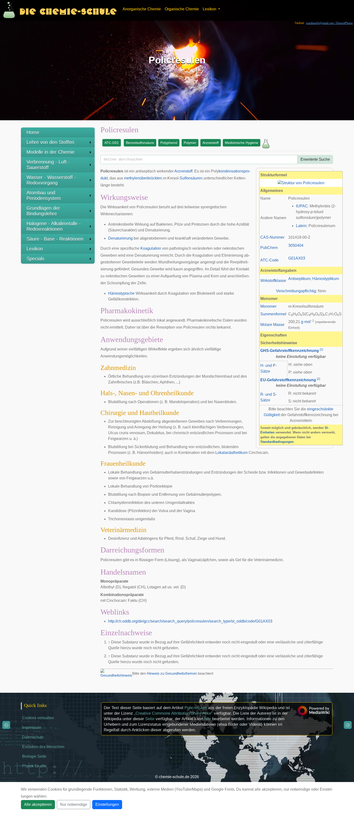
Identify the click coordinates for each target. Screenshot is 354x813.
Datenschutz (33, 737)
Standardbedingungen (277, 442)
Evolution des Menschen (43, 747)
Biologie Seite (34, 756)
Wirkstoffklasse (273, 281)
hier (207, 719)
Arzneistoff (211, 143)
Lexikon (34, 248)
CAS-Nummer (272, 237)
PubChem (269, 248)
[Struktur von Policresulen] (301, 183)
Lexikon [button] (210, 9)
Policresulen (195, 707)
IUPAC (302, 206)
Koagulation (150, 248)
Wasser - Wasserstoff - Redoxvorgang (51, 180)
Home (32, 132)
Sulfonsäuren (191, 178)
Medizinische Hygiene (241, 143)
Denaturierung (120, 238)
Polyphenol (168, 143)
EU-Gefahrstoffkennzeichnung (288, 380)
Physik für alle (34, 766)
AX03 (300, 258)
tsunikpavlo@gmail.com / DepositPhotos (329, 23)
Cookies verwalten (38, 718)
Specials (35, 258)
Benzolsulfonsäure (140, 143)
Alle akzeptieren (38, 804)
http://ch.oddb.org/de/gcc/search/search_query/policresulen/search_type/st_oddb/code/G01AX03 (190, 621)
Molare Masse (272, 325)
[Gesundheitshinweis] (116, 673)
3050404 (295, 245)
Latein (301, 226)
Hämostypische (121, 293)
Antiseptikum (299, 279)
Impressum (31, 727)
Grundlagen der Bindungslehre (43, 210)
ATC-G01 (112, 143)
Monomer (268, 306)
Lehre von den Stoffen (50, 142)
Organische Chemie (182, 9)
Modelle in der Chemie (50, 152)
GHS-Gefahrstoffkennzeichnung (289, 351)
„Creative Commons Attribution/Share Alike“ (173, 713)
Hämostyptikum (325, 279)
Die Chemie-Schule (68, 10)
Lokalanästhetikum (231, 453)
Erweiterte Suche (315, 159)
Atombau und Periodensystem (43, 195)
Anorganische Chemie (142, 9)
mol (307, 322)
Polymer (190, 143)
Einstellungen (107, 804)
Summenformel (273, 314)
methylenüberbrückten (143, 178)
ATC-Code (269, 260)
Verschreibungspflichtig (296, 291)
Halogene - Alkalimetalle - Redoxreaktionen (53, 226)
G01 (291, 258)
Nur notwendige (73, 804)
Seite (149, 719)
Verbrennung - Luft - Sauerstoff (48, 164)
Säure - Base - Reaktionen (54, 238)
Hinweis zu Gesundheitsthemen (172, 673)
